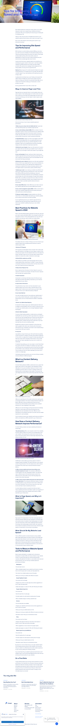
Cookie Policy (10, 724)
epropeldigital (5, 17)
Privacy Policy (14, 724)
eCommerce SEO (16, 17)
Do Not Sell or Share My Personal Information (39, 717)
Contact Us (52, 1)
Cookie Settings (38, 713)
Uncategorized (5, 680)
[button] (23, 714)
